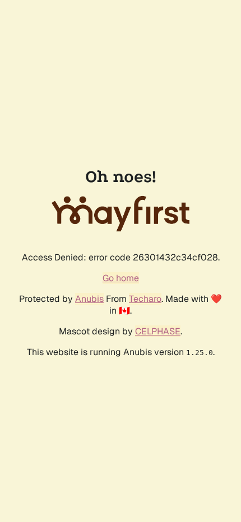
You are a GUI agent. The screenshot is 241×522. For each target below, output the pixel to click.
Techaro (145, 299)
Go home (121, 278)
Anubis (89, 299)
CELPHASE (157, 331)
